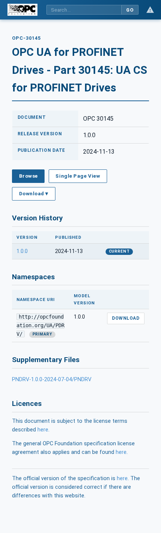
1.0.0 (22, 251)
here (42, 430)
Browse (28, 176)
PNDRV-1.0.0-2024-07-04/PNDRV (51, 379)
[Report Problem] (150, 10)
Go (129, 10)
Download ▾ (33, 193)
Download (125, 318)
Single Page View (77, 176)
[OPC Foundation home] (22, 10)
